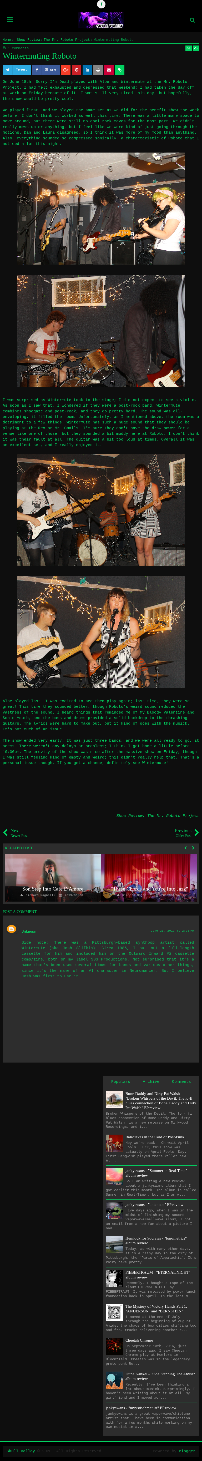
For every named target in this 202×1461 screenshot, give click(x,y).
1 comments (18, 48)
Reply (18, 970)
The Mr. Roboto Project (173, 816)
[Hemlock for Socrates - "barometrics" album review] (114, 1244)
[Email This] (109, 70)
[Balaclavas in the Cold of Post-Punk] (114, 1143)
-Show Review (128, 816)
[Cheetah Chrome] (114, 1346)
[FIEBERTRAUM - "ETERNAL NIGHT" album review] (114, 1278)
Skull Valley (21, 1451)
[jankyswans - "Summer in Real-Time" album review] (114, 1176)
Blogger (187, 1451)
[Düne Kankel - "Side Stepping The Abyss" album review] (114, 1380)
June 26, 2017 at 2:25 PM (172, 930)
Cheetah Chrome (139, 1340)
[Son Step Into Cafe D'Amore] (53, 878)
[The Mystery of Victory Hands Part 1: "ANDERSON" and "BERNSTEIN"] (114, 1312)
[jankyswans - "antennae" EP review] (114, 1210)
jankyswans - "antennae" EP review (154, 1204)
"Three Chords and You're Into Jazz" (149, 889)
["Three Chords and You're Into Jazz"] (149, 878)
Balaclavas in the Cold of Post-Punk (154, 1137)
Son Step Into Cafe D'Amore (52, 889)
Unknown (29, 931)
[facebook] (101, 4)
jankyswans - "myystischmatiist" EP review (141, 1408)
